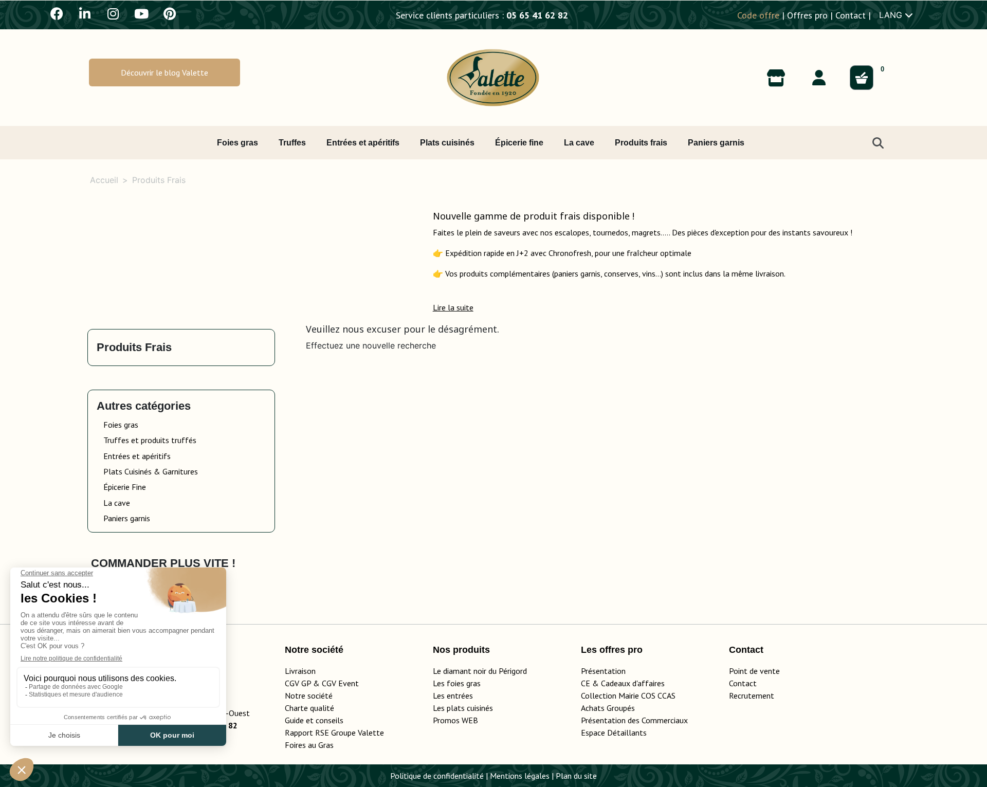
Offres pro (807, 15)
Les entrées (453, 695)
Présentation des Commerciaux (637, 720)
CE (585, 683)
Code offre (758, 15)
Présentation (603, 671)
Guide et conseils (314, 720)
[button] (164, 72)
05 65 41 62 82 (537, 15)
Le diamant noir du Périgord (480, 671)
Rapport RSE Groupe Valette (347, 732)
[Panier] (861, 77)
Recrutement (751, 695)
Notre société (309, 695)
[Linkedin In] (85, 13)
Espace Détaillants (614, 732)
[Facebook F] (56, 13)
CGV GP (298, 683)
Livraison (300, 671)
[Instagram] (113, 13)
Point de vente (754, 671)
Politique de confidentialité (437, 776)
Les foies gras (457, 683)
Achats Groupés (608, 708)
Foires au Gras (309, 745)
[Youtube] (141, 13)
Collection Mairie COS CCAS (628, 695)
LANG (892, 15)
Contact (850, 15)
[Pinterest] (169, 13)
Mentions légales (520, 776)
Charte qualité (309, 708)
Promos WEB (455, 720)
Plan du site (576, 776)
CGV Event (340, 683)
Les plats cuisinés (463, 708)
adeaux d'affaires (635, 683)
